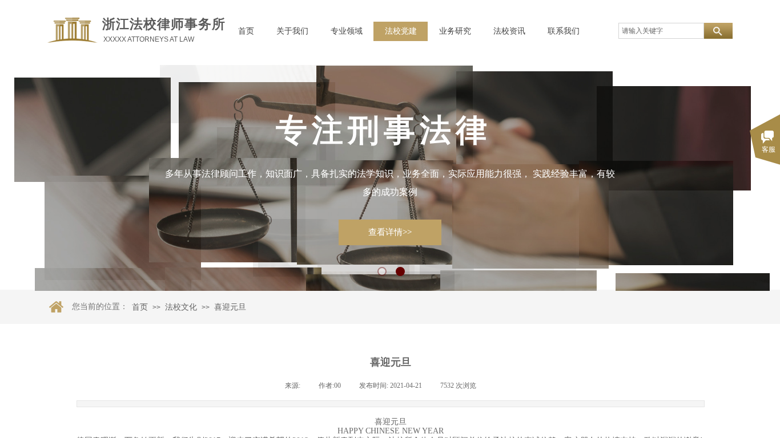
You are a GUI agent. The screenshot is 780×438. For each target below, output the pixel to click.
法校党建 (401, 31)
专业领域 (347, 31)
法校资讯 (509, 31)
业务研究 (455, 31)
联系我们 (564, 31)
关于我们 (292, 31)
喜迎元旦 (230, 307)
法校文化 (181, 307)
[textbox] (661, 31)
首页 (246, 31)
